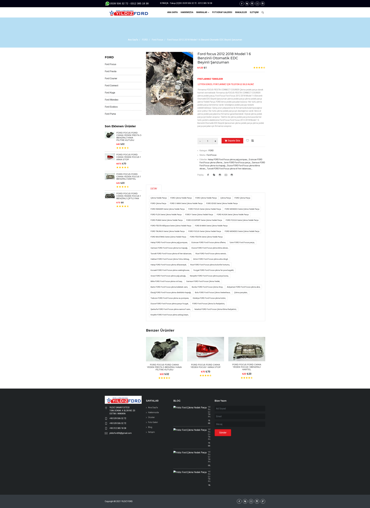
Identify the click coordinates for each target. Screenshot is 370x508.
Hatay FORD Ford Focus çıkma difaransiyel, (169, 265)
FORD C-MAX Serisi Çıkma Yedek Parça (186, 203)
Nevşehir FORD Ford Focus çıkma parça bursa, (209, 276)
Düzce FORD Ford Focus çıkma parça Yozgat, (170, 304)
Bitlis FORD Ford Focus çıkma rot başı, (167, 281)
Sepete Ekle (234, 140)
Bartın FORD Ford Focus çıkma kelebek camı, (169, 287)
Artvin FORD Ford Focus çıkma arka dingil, (210, 259)
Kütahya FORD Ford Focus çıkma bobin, (209, 298)
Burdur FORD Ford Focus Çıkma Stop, (207, 287)
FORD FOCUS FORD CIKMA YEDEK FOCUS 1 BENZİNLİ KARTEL (246, 367)
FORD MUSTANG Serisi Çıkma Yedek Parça (168, 237)
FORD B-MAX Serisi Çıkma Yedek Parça (211, 226)
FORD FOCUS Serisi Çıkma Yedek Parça (204, 209)
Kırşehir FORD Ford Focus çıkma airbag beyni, (170, 315)
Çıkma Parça (225, 198)
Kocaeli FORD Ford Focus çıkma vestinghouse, (170, 270)
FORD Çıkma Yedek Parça (181, 198)
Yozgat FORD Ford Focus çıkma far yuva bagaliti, (213, 270)
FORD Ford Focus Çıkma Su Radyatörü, (208, 304)
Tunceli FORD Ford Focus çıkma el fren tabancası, (171, 253)
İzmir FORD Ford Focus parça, (242, 242)
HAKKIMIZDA (187, 12)
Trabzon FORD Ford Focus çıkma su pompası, (170, 298)
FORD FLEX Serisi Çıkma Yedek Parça (166, 214)
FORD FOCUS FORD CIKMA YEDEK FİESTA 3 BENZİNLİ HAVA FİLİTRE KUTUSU (164, 367)
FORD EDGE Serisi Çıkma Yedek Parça (222, 203)
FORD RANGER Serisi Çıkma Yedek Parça (168, 209)
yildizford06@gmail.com (120, 433)
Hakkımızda (153, 412)
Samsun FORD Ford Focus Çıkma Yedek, (203, 281)
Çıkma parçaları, (241, 292)
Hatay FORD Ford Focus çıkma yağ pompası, (169, 242)
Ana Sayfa (133, 39)
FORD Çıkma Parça (242, 198)
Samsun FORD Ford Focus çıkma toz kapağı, (169, 248)
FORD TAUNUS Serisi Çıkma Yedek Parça (168, 231)
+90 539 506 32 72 (117, 418)
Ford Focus (157, 39)
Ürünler (151, 417)
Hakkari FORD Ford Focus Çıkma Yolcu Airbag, (170, 259)
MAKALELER (241, 12)
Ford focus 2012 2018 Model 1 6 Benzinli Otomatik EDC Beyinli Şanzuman (224, 58)
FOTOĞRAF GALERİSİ (222, 12)
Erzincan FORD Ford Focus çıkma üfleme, (209, 242)
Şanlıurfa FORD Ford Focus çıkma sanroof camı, (171, 309)
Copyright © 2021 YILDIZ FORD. (119, 501)
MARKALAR (201, 12)
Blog (150, 427)
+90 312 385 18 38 (117, 428)
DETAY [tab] (153, 188)
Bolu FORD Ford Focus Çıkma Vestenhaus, (212, 292)
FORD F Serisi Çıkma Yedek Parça (199, 214)
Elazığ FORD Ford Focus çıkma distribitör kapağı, (171, 292)
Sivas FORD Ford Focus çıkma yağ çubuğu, (168, 276)
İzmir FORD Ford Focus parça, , (238, 162)
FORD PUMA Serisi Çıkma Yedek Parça (167, 220)
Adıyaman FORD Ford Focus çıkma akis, (243, 287)
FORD (145, 39)
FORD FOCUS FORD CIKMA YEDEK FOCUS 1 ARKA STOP (206, 365)
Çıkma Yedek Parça (159, 198)
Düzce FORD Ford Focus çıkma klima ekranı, (210, 248)
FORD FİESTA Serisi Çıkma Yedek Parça (206, 237)
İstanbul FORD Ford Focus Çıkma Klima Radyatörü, (215, 309)
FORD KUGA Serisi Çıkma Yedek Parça (233, 214)
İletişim (151, 432)
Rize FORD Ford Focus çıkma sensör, (211, 253)
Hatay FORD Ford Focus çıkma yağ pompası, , (228, 159)
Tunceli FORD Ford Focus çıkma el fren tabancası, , (229, 168)
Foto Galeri (153, 422)
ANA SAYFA (172, 12)
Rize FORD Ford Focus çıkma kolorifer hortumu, (210, 265)
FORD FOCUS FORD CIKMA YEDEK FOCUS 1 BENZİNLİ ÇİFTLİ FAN (128, 196)
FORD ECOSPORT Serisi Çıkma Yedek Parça (204, 220)
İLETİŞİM (254, 12)
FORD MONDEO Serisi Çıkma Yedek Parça (242, 209)
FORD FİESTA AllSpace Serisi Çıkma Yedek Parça (171, 226)
